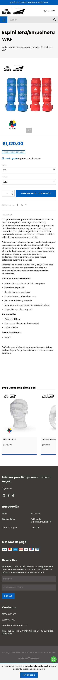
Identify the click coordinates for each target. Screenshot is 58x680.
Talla (4, 165)
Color (4, 177)
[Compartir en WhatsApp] (13, 205)
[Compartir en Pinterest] (26, 205)
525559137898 (8, 619)
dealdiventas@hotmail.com (15, 625)
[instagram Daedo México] (4, 495)
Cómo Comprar (9, 527)
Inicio (4, 47)
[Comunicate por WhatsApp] (54, 659)
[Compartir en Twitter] (22, 205)
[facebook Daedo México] (9, 495)
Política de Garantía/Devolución (41, 520)
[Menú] (3, 19)
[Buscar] (54, 19)
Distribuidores (8, 519)
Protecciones (23, 47)
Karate (12, 47)
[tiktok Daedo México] (13, 495)
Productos (36, 513)
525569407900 (9, 614)
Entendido (29, 675)
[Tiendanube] (29, 658)
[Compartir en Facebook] (17, 205)
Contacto (35, 527)
